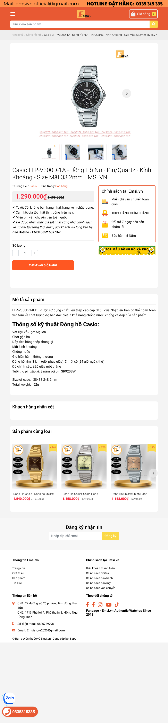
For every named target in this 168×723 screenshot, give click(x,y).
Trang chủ (18, 568)
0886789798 (45, 624)
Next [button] (126, 93)
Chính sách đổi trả (97, 573)
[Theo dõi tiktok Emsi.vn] (117, 605)
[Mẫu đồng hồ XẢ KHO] (127, 250)
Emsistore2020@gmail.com (46, 630)
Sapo (73, 638)
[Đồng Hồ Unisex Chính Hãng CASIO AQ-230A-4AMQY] (133, 466)
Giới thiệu (18, 573)
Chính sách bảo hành (99, 578)
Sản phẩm (18, 578)
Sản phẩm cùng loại (32, 431)
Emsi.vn (46, 638)
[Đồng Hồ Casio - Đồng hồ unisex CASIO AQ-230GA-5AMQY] (34, 466)
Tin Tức (17, 583)
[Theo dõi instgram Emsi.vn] (100, 605)
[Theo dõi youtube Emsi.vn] (108, 605)
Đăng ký (110, 536)
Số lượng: (19, 245)
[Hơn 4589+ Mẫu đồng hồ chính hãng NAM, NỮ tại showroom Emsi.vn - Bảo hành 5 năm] (84, 3)
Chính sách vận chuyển (100, 588)
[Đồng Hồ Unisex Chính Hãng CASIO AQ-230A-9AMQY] (84, 466)
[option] (84, 93)
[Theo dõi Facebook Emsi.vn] (87, 605)
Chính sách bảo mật (98, 583)
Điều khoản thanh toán (100, 568)
